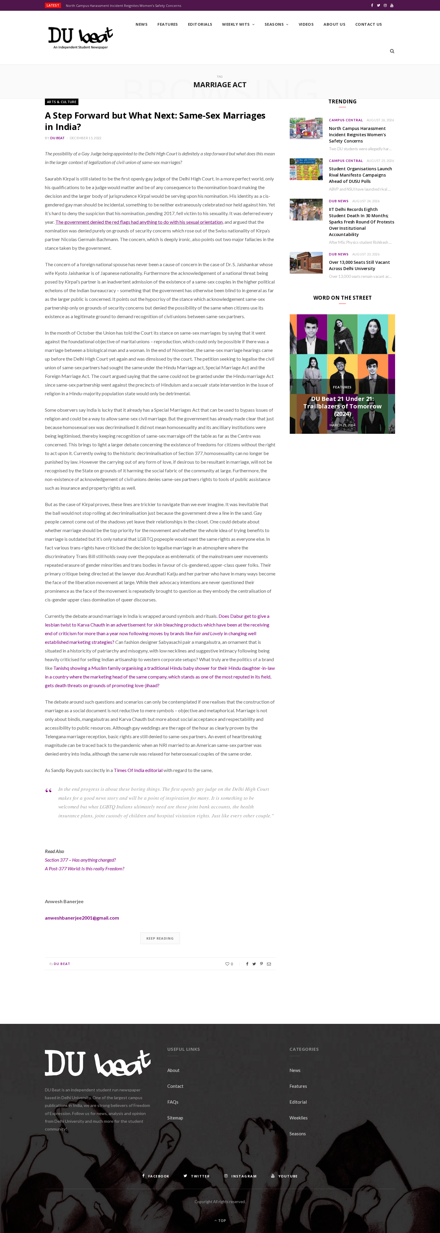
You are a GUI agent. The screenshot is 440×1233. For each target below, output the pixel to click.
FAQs (172, 1102)
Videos (306, 24)
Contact (175, 1086)
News (142, 24)
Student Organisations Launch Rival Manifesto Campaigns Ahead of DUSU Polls (360, 175)
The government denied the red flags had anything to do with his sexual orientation (139, 222)
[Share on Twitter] (254, 964)
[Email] (269, 964)
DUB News (339, 201)
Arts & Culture (61, 101)
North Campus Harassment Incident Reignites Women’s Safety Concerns (123, 6)
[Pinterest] (261, 964)
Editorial (298, 1102)
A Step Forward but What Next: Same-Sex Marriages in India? (155, 120)
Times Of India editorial (138, 770)
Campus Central (346, 120)
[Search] (392, 51)
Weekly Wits (236, 24)
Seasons (274, 24)
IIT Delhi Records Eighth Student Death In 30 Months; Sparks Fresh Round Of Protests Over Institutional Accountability (361, 221)
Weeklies (298, 1117)
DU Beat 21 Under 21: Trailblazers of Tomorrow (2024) (342, 406)
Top (221, 1220)
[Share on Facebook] (247, 964)
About (173, 1070)
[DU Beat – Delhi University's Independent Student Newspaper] (80, 38)
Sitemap (175, 1117)
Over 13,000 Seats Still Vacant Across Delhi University (359, 265)
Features (167, 24)
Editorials (200, 24)
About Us (334, 24)
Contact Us (368, 24)
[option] (342, 374)
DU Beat (57, 138)
